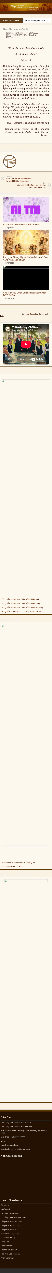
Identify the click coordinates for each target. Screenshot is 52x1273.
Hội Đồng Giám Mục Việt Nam (13, 1217)
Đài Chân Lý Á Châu (9, 1213)
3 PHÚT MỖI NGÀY (14, 35)
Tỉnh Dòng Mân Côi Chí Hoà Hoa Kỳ (16, 1122)
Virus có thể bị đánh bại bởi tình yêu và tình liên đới (31, 185)
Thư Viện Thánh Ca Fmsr (12, 866)
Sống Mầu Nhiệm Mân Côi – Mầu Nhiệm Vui (20, 599)
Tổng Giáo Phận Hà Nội (10, 1225)
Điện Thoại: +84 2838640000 (13, 1137)
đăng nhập (34, 314)
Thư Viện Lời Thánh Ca (10, 1254)
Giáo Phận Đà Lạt (8, 1238)
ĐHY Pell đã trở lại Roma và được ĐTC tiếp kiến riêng (19, 179)
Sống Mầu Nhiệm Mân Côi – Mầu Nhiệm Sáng (21, 603)
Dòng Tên (5, 1242)
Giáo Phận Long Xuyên (10, 1234)
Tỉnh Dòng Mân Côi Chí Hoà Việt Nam (16, 1127)
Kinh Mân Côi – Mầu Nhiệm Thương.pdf (18, 862)
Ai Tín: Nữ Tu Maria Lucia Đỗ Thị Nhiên (21, 224)
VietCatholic (6, 1209)
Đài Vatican (5, 1205)
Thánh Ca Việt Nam (9, 1250)
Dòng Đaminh (6, 1246)
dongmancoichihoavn (14, 33)
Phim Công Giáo (7, 1258)
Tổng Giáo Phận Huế (9, 1229)
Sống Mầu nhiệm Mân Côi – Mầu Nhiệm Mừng (21, 611)
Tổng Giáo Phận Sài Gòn (11, 1221)
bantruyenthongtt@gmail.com (17, 1149)
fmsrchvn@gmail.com (10, 1145)
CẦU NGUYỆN (29, 35)
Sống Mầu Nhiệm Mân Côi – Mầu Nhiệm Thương (22, 607)
